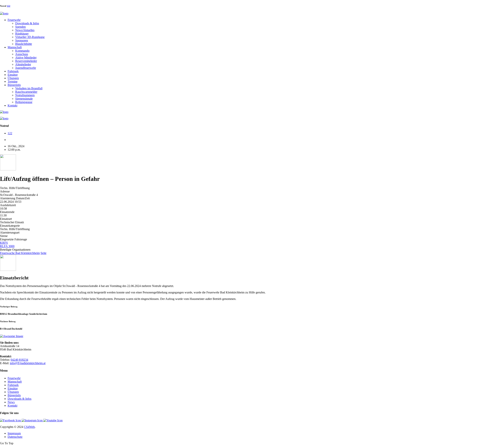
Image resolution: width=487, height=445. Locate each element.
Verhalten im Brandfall (28, 88)
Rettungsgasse (23, 102)
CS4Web (29, 426)
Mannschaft (15, 47)
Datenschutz (15, 436)
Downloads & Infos (27, 23)
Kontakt (12, 105)
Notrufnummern (25, 95)
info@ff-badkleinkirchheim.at (27, 363)
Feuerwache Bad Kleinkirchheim (20, 253)
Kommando (22, 50)
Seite (43, 253)
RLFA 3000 (7, 246)
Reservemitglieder (26, 61)
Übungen (13, 78)
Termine (13, 81)
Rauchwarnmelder (26, 91)
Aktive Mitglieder (26, 57)
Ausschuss (21, 54)
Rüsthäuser (22, 33)
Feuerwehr (14, 19)
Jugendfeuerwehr (25, 67)
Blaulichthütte (23, 43)
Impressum (14, 433)
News (11, 402)
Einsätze (13, 74)
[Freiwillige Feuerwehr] (4, 13)
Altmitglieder (23, 64)
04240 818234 (19, 359)
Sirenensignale (24, 98)
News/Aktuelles (24, 30)
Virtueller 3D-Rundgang (30, 37)
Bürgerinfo (14, 85)
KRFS (4, 242)
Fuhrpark (13, 71)
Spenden (20, 26)
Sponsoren (21, 40)
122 (8, 6)
